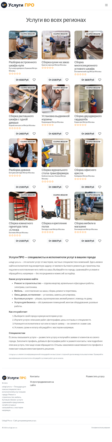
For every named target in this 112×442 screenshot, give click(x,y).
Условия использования (100, 428)
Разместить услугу (95, 376)
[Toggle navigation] (106, 5)
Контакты (34, 376)
